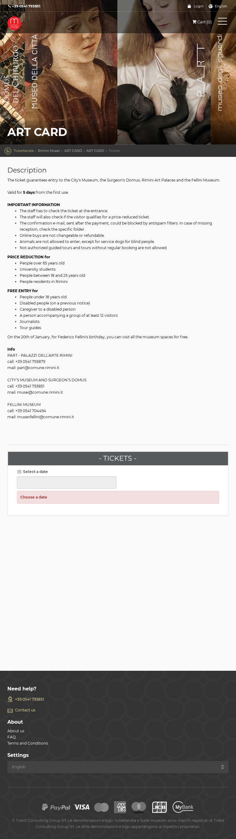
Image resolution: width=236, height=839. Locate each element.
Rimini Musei (49, 151)
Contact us (25, 710)
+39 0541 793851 (29, 699)
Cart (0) (204, 21)
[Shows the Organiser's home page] (35, 23)
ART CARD (73, 151)
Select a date (35, 471)
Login (198, 6)
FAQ (11, 737)
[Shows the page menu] (222, 22)
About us (15, 731)
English (221, 6)
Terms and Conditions (27, 743)
